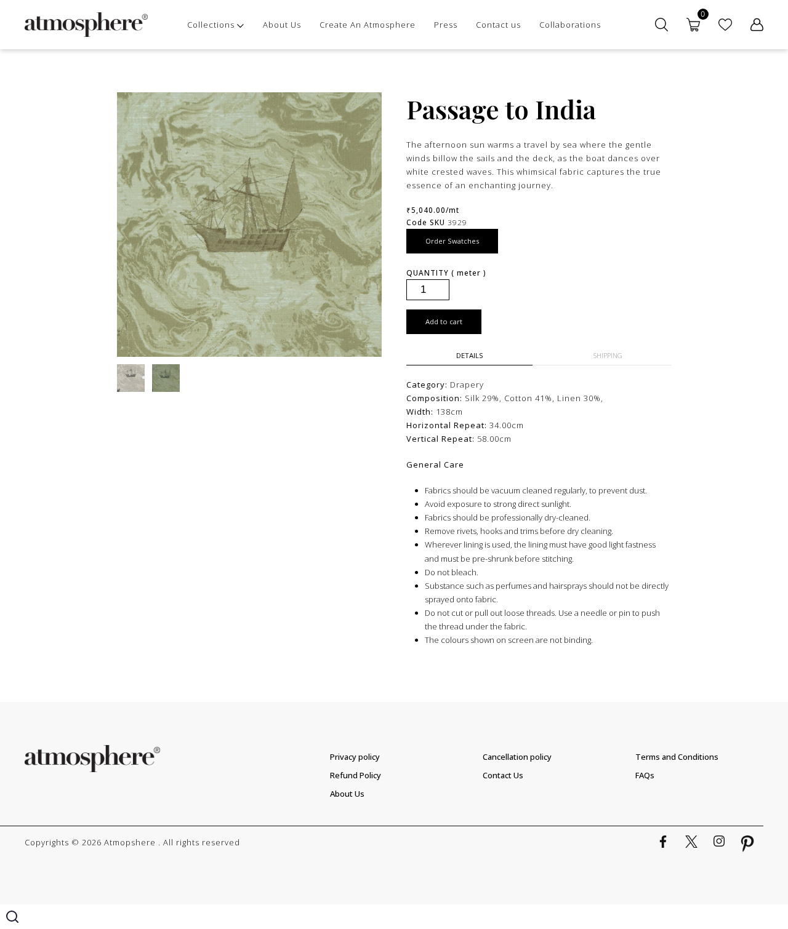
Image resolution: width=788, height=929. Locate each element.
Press (445, 24)
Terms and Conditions (676, 756)
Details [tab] (469, 355)
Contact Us (503, 775)
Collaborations (570, 24)
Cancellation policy (517, 756)
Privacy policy (355, 756)
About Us (282, 24)
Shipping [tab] (607, 355)
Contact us (498, 24)
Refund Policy (355, 775)
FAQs (644, 775)
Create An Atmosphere (368, 24)
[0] (693, 24)
